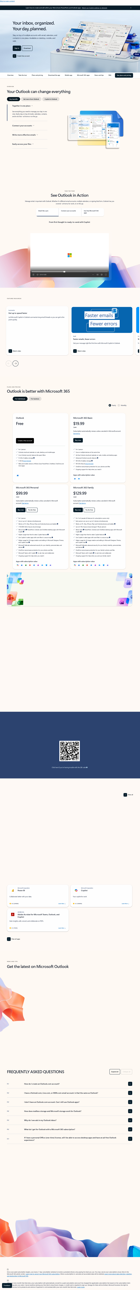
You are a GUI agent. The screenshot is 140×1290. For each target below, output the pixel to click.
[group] (37, 331)
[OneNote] (38, 565)
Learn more (81, 1287)
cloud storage (27, 461)
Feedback (7, 1285)
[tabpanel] (69, 136)
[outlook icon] (17, 475)
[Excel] (25, 565)
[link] (10, 76)
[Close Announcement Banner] (130, 7)
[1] (8, 1269)
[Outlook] (75, 478)
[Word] (21, 565)
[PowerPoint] (30, 565)
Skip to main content (7, 1)
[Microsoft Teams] (50, 565)
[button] (15, 351)
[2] (8, 1280)
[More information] (34, 458)
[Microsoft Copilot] (17, 565)
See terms (76, 433)
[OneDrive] (79, 478)
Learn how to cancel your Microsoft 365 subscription (43, 1274)
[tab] (13, 99)
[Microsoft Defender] (46, 565)
